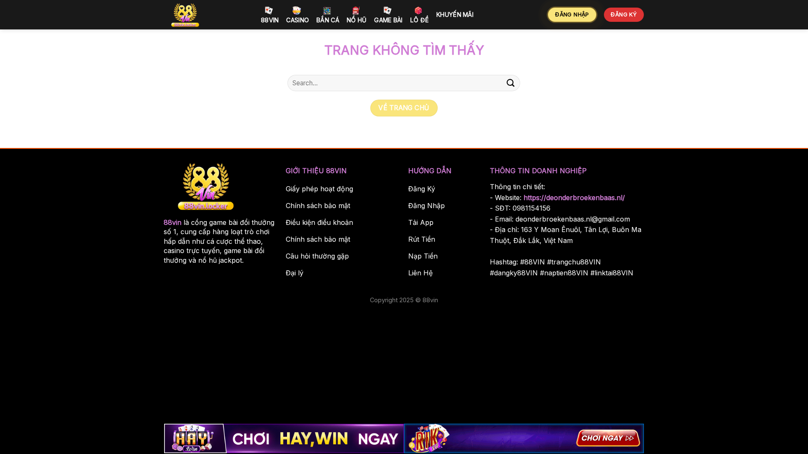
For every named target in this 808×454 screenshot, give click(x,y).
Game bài (388, 20)
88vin (270, 20)
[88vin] (206, 14)
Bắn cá (327, 20)
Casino (297, 20)
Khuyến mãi (454, 14)
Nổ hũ (357, 20)
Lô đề (419, 20)
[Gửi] (510, 83)
